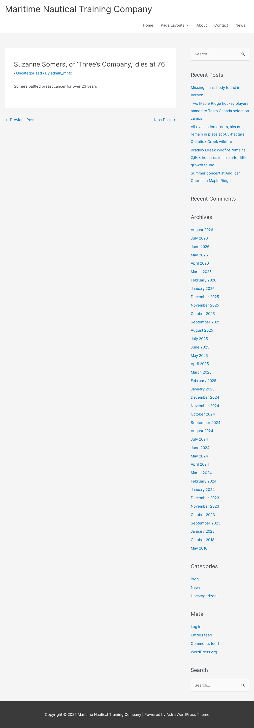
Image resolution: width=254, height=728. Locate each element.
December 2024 (205, 397)
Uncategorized (29, 73)
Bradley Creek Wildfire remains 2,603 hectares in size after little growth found (219, 157)
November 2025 (205, 305)
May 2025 (199, 355)
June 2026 (200, 246)
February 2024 (204, 481)
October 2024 (203, 414)
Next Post (164, 119)
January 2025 (203, 389)
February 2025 (203, 380)
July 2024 (199, 439)
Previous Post (19, 119)
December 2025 (205, 296)
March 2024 (201, 472)
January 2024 (203, 489)
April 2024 (200, 464)
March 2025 (201, 372)
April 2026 (200, 263)
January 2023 (203, 531)
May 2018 (199, 548)
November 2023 (205, 506)
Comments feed (205, 643)
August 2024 (202, 430)
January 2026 (203, 288)
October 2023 (203, 514)
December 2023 (205, 497)
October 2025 (203, 313)
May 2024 (199, 456)
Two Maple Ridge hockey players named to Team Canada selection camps (220, 111)
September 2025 (205, 322)
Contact (221, 25)
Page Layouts (172, 25)
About (201, 25)
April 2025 (200, 363)
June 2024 (200, 447)
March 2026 (201, 271)
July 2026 (199, 238)
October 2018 (202, 539)
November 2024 (205, 405)
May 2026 (199, 255)
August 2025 (202, 330)
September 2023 (206, 523)
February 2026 (203, 280)
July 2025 (199, 338)
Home (148, 25)
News (240, 25)
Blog (195, 579)
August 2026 (202, 229)
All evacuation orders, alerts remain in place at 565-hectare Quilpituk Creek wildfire (218, 134)
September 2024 (206, 422)
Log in (196, 626)
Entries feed (201, 635)
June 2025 (200, 347)
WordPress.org (204, 652)
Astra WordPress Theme (187, 714)
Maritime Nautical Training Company (78, 9)
